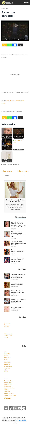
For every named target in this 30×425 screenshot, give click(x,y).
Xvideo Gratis (7, 362)
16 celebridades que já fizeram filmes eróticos (17, 283)
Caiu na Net (7, 353)
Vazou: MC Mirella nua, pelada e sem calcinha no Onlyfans (17, 292)
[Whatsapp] (9, 45)
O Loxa (6, 337)
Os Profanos (7, 323)
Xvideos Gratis (8, 397)
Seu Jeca (6, 326)
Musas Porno (7, 357)
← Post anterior (6, 171)
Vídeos (6, 8)
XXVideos (6, 371)
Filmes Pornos (8, 384)
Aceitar (15, 423)
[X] (20, 45)
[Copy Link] (4, 45)
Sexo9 (5, 359)
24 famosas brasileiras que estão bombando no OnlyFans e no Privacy (18, 276)
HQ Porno (6, 390)
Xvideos (6, 370)
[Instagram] (15, 410)
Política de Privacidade (20, 420)
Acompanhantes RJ (9, 393)
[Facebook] (14, 45)
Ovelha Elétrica (8, 335)
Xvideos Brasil (7, 382)
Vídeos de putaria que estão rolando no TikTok (18, 300)
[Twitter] (6, 410)
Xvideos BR (7, 364)
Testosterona (7, 324)
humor (17, 164)
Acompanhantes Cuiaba (10, 395)
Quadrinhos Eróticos (9, 388)
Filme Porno (7, 391)
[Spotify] (24, 410)
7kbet (5, 352)
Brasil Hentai (7, 386)
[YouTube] (19, 410)
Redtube (6, 355)
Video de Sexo (8, 366)
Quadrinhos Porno (8, 381)
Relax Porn (7, 368)
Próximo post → (23, 171)
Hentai (5, 379)
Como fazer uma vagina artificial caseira (17, 308)
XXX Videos (7, 361)
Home (2, 8)
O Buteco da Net (8, 334)
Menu (27, 2)
